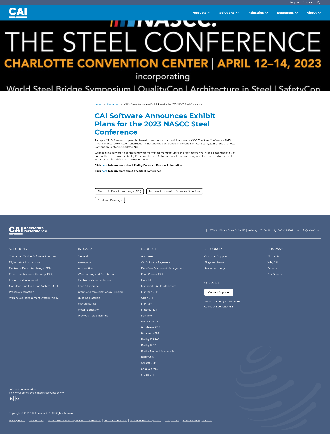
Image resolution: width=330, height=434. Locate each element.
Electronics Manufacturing (94, 280)
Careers (272, 268)
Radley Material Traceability (157, 351)
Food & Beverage (88, 286)
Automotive (85, 268)
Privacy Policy (17, 420)
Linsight (146, 280)
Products (199, 12)
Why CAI (272, 262)
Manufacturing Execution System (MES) (33, 286)
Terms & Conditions (115, 420)
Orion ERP (147, 297)
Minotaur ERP (149, 309)
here (105, 165)
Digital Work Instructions (24, 262)
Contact (307, 2)
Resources (285, 12)
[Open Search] (318, 2)
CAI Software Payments (155, 262)
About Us (273, 256)
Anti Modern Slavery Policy (145, 420)
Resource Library (214, 268)
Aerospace (84, 262)
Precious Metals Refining (93, 315)
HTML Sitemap (191, 420)
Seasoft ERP (148, 362)
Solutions (226, 12)
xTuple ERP (148, 374)
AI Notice (207, 420)
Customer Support (215, 256)
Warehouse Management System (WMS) (34, 297)
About (312, 12)
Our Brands (274, 274)
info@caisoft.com (311, 230)
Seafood (83, 256)
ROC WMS (147, 357)
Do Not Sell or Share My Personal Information (74, 420)
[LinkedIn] (11, 398)
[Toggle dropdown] (209, 12)
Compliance (172, 420)
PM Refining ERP (151, 321)
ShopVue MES (149, 368)
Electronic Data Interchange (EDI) (30, 268)
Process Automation (21, 291)
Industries (256, 12)
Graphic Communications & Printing (100, 291)
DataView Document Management (162, 268)
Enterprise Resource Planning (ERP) (31, 274)
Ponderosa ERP (150, 327)
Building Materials (89, 297)
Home (98, 104)
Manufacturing (87, 303)
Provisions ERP (150, 333)
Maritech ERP (149, 291)
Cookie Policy (36, 420)
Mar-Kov (146, 303)
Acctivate (147, 256)
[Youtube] (17, 398)
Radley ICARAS (150, 339)
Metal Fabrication (89, 309)
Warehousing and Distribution (96, 274)
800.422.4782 (285, 230)
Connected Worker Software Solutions (32, 256)
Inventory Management (23, 280)
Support (294, 2)
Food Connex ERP (152, 274)
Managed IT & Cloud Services (158, 286)
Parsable (146, 315)
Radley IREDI (149, 345)
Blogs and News (214, 262)
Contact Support (218, 292)
